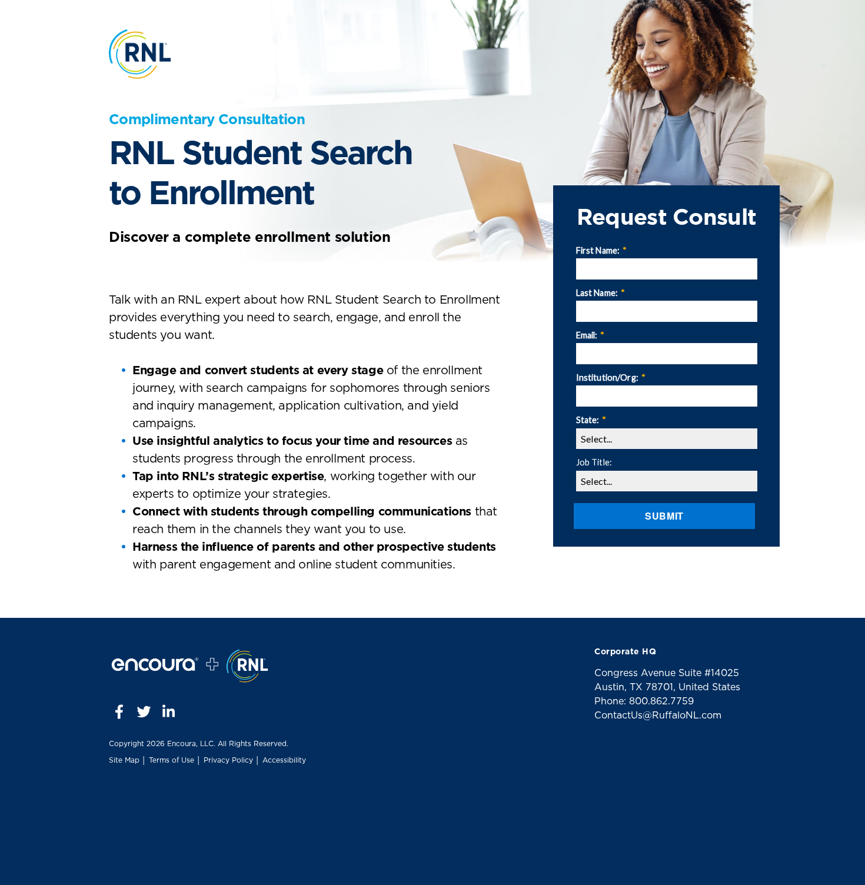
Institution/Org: (611, 377)
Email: (590, 335)
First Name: (601, 250)
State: (591, 420)
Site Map (124, 760)
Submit (664, 516)
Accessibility (284, 760)
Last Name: (601, 293)
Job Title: (594, 462)
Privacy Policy (228, 760)
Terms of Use (171, 760)
